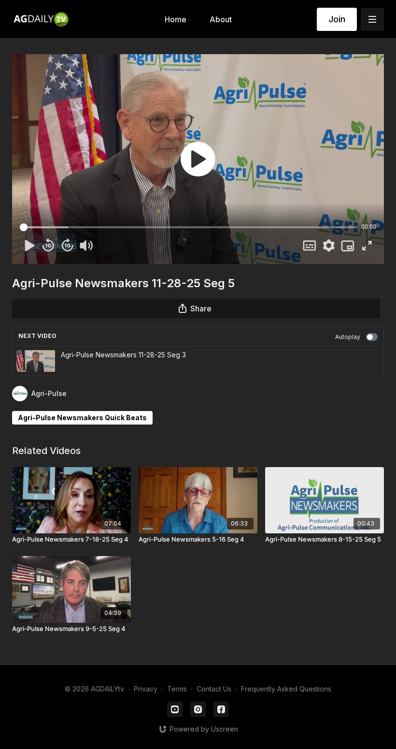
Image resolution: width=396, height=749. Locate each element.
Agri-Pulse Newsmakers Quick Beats (82, 417)
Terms (177, 689)
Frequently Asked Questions (286, 689)
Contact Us (214, 689)
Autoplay (347, 336)
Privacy (145, 689)
